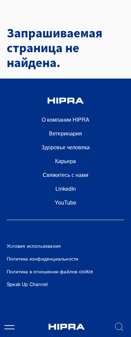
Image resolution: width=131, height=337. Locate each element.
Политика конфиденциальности (42, 258)
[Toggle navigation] (9, 327)
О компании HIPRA (65, 119)
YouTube (65, 202)
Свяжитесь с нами (65, 175)
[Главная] (66, 326)
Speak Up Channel (27, 284)
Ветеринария (65, 133)
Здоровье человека (65, 147)
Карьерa (65, 161)
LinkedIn (65, 188)
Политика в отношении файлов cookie (50, 271)
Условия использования (34, 245)
